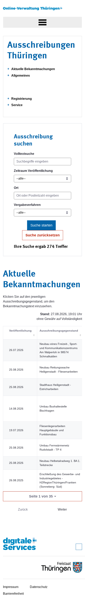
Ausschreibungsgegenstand (59, 330)
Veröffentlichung (20, 330)
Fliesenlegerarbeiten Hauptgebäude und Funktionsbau (52, 430)
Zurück (23, 509)
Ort (16, 187)
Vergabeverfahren (27, 204)
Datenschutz (38, 587)
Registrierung (21, 98)
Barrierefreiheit (13, 593)
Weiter (62, 509)
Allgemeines (20, 75)
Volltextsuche (24, 153)
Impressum (10, 587)
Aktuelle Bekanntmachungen (33, 69)
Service (17, 105)
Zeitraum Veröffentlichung (33, 170)
